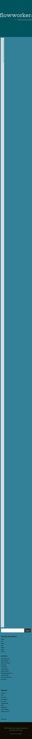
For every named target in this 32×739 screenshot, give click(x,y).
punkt (2, 705)
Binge (2, 649)
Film (2, 641)
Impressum (18, 728)
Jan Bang (3, 665)
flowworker (4, 679)
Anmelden (3, 719)
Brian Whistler (5, 661)
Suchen (27, 630)
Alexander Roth (5, 658)
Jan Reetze (4, 667)
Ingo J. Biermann (5, 663)
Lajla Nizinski (4, 669)
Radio (2, 647)
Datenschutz (25, 728)
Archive (3, 651)
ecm (2, 695)
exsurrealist (4, 699)
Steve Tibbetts (5, 709)
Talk (2, 645)
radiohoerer (4, 707)
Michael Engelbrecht (6, 673)
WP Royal (20, 730)
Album (3, 639)
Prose (2, 643)
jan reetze (3, 701)
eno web (3, 697)
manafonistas (4, 703)
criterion (3, 693)
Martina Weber (5, 671)
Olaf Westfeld (4, 675)
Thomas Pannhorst (6, 677)
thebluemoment (5, 711)
